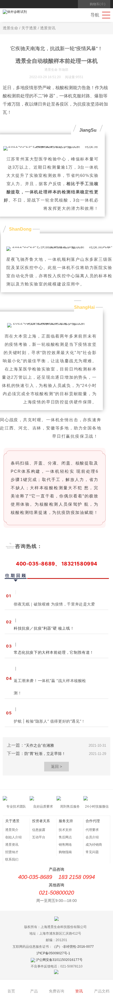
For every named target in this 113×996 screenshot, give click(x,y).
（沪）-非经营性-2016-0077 (73, 947)
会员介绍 (92, 837)
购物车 (97, 4)
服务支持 (66, 821)
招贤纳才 (11, 852)
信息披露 (38, 830)
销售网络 (65, 845)
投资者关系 (41, 821)
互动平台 (38, 837)
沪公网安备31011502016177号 (59, 960)
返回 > (56, 766)
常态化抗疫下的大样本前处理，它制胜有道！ (54, 652)
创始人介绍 (13, 837)
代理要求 (92, 830)
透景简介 (11, 830)
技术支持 (65, 830)
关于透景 (29, 28)
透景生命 (10, 28)
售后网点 (65, 837)
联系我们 (11, 859)
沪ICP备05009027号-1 (53, 953)
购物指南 (65, 852)
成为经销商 (94, 845)
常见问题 (92, 852)
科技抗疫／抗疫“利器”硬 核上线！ (44, 628)
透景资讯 (47, 28)
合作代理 (93, 821)
